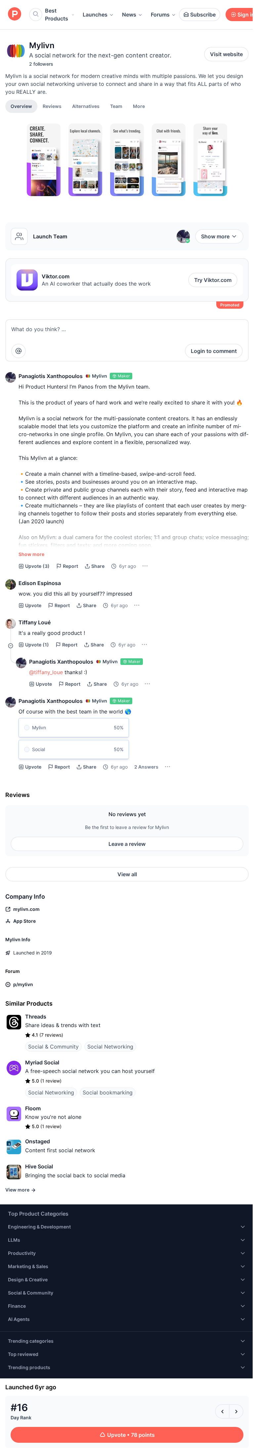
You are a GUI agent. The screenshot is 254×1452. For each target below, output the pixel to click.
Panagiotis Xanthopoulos (51, 376)
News (129, 14)
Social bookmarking (108, 1092)
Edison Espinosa (40, 583)
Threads (35, 1016)
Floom (33, 1108)
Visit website (226, 54)
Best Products (56, 14)
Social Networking (110, 1046)
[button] (139, 106)
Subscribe (203, 14)
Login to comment (214, 351)
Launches (95, 14)
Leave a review (127, 844)
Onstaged (37, 1141)
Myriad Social (42, 1062)
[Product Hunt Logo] (14, 14)
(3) (37, 566)
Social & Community (53, 1046)
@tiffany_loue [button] (46, 672)
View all (127, 874)
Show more (215, 236)
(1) (37, 644)
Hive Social (39, 1166)
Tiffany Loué (35, 622)
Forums (160, 14)
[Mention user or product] (18, 351)
